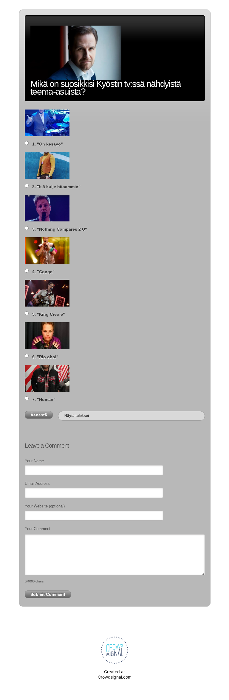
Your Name (34, 461)
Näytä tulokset (76, 416)
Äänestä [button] (38, 414)
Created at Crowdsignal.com (114, 674)
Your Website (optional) (45, 506)
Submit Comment (47, 594)
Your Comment (37, 528)
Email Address (37, 483)
